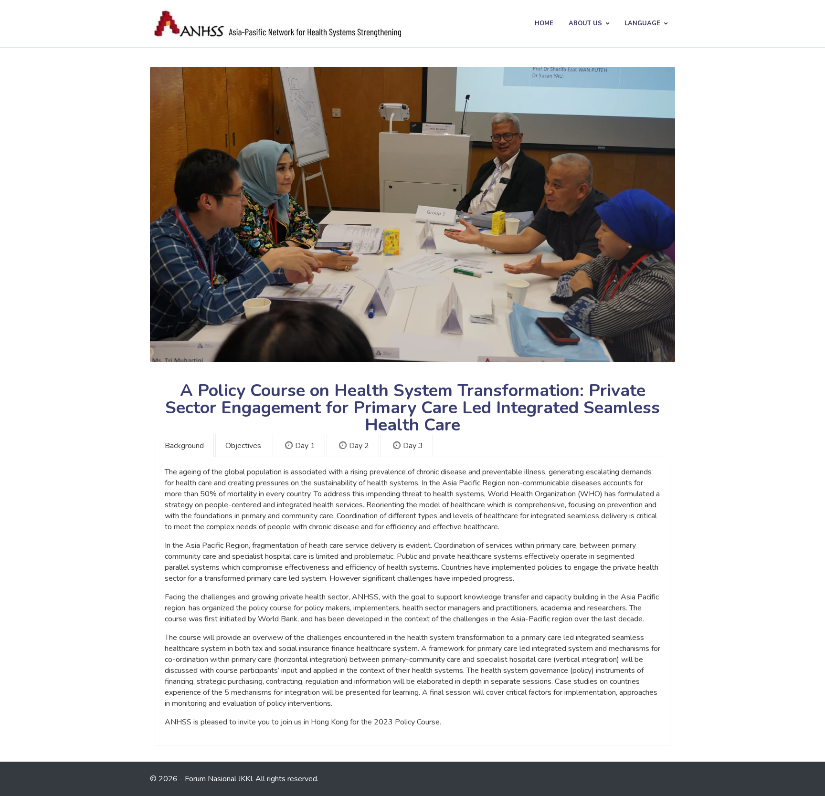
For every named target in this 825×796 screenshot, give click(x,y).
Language (642, 23)
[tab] (184, 445)
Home (544, 23)
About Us (585, 23)
